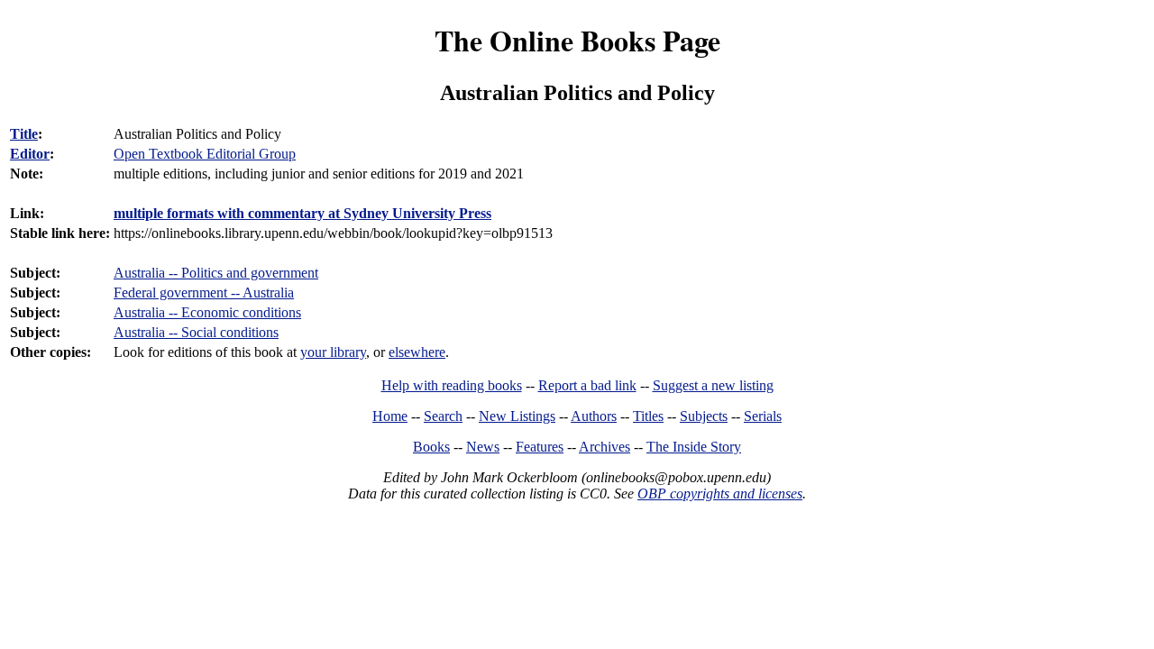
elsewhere (417, 352)
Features (539, 446)
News (482, 446)
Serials (763, 416)
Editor (30, 153)
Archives (604, 446)
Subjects (704, 416)
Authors (594, 416)
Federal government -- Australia (204, 292)
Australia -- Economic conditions (207, 312)
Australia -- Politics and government (216, 272)
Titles (648, 416)
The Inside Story (693, 446)
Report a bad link (587, 385)
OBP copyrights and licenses (719, 493)
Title (24, 134)
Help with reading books (451, 385)
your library (333, 352)
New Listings (517, 416)
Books (431, 446)
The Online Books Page (577, 40)
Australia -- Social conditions (196, 332)
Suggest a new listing (713, 385)
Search (443, 416)
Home (390, 416)
